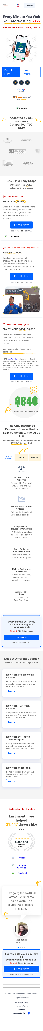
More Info (35, 462)
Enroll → (11, 695)
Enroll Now (8, 76)
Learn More (27, 76)
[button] (18, 947)
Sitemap (21, 1010)
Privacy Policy (21, 1003)
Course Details (8, 462)
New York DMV (13, 363)
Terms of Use (21, 1006)
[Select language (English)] (18, 5)
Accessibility (19, 1013)
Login (30, 5)
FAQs (21, 462)
